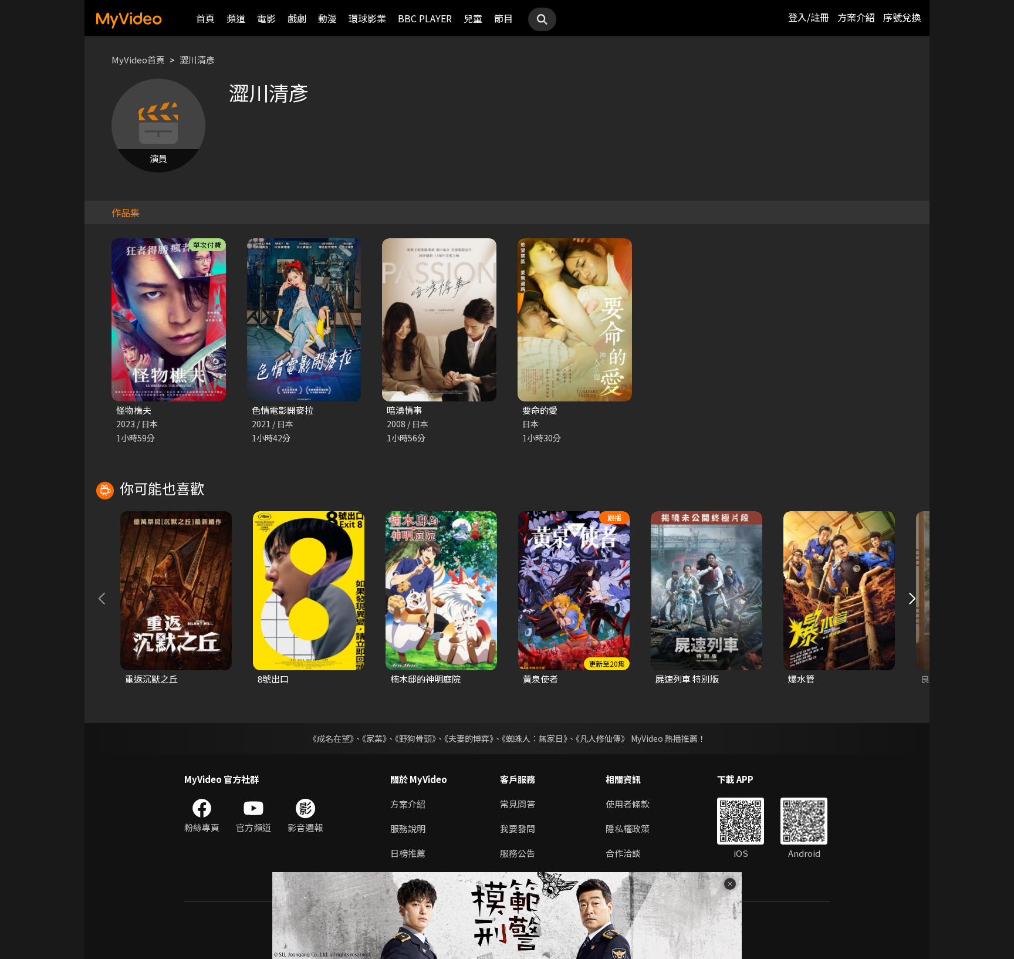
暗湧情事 (404, 410)
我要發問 (517, 828)
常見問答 (517, 804)
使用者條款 (628, 804)
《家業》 (374, 738)
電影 (266, 18)
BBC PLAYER (425, 18)
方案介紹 (856, 17)
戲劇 (297, 18)
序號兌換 (902, 17)
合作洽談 (623, 853)
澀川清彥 (197, 59)
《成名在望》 (331, 738)
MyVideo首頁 (138, 59)
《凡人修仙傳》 (602, 738)
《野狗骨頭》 (415, 738)
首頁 (205, 18)
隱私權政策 (628, 828)
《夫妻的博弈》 (469, 738)
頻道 (236, 18)
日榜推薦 (407, 853)
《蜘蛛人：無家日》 (534, 738)
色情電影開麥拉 (282, 410)
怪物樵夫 (133, 410)
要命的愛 (539, 410)
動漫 (327, 18)
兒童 (473, 18)
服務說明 (407, 828)
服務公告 (517, 853)
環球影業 (367, 18)
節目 (503, 18)
